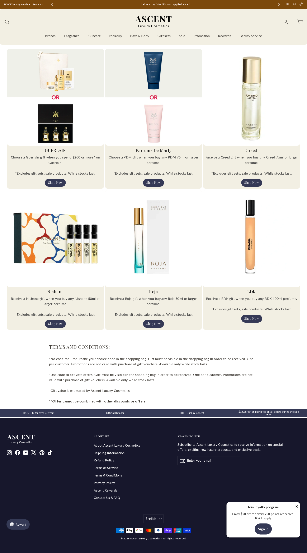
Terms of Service (106, 468)
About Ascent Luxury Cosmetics (117, 445)
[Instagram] (287, 4)
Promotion (202, 36)
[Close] (296, 507)
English (151, 518)
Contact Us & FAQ (107, 497)
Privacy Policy (104, 483)
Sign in (263, 529)
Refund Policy (104, 460)
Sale (182, 36)
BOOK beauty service (17, 4)
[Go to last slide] (52, 4)
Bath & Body (139, 36)
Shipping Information (109, 453)
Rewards (38, 4)
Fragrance (72, 36)
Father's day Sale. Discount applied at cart (165, 4)
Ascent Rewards (105, 490)
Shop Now (55, 183)
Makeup (115, 36)
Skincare (94, 36)
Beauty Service (251, 36)
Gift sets (164, 36)
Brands (50, 36)
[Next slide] (279, 4)
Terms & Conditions (108, 475)
